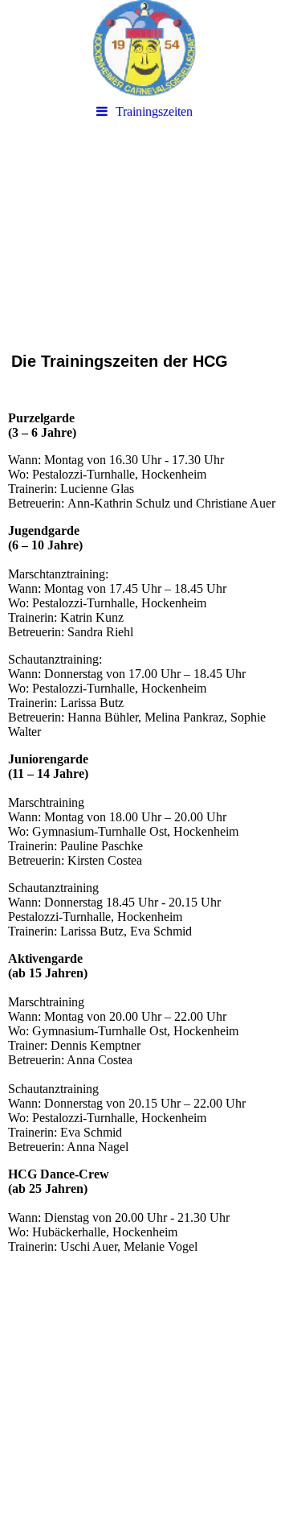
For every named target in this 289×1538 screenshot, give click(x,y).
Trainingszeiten (154, 111)
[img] (144, 48)
